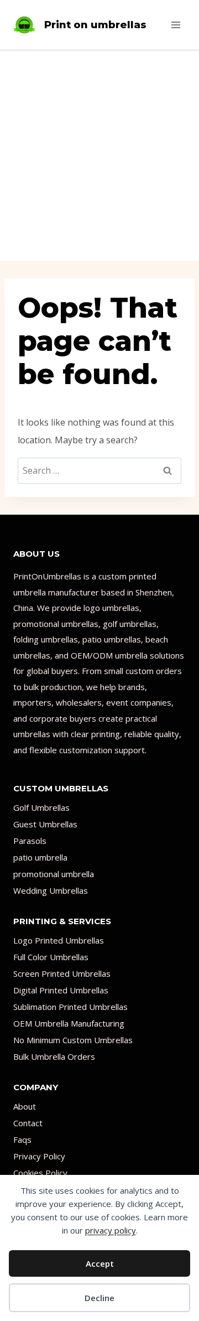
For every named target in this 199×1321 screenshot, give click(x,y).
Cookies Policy (40, 1172)
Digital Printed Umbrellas (60, 990)
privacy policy (110, 1230)
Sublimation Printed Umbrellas (70, 1006)
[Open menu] (175, 24)
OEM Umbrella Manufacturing (68, 1023)
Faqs (22, 1139)
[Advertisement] (99, 155)
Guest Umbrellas (45, 824)
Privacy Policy (39, 1156)
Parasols (29, 840)
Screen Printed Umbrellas (62, 973)
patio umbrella (40, 857)
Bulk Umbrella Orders (54, 1056)
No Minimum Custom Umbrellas (73, 1039)
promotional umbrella (53, 873)
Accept (100, 1263)
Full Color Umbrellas (50, 956)
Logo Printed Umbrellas (58, 940)
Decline (99, 1297)
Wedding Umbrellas (50, 890)
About (24, 1106)
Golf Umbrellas (41, 807)
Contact (28, 1122)
